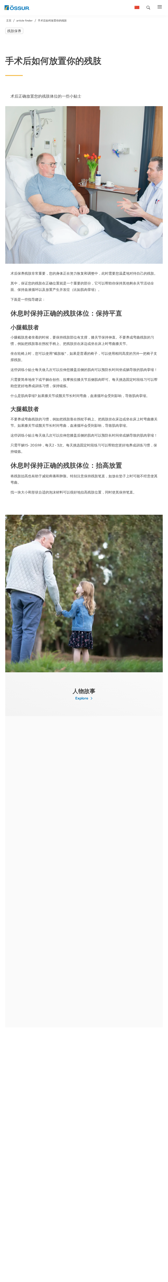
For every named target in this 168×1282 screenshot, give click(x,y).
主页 (8, 20)
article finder (24, 20)
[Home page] (17, 7)
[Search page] (148, 7)
